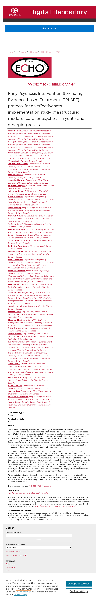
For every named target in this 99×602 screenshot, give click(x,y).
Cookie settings (23, 592)
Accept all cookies (79, 583)
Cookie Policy (20, 595)
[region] (49, 587)
